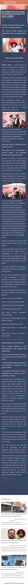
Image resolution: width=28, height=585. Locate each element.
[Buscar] (26, 2)
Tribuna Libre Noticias (10, 1)
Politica (4, 478)
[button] (2, 21)
